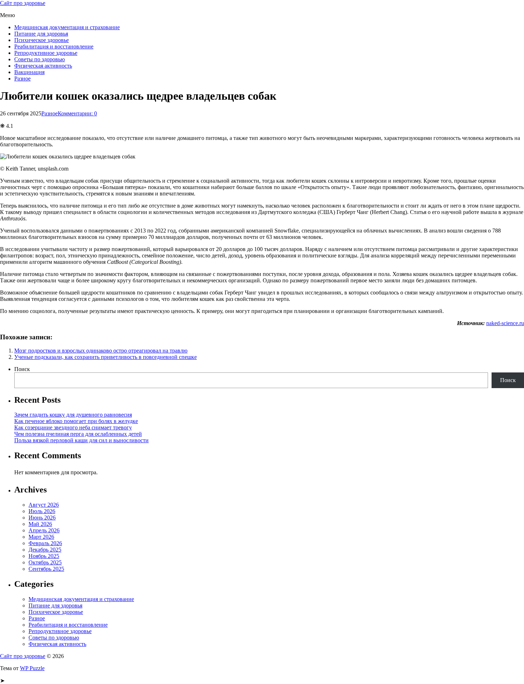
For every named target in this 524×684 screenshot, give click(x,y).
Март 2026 (41, 537)
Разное (22, 78)
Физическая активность (43, 66)
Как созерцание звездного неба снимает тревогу (73, 427)
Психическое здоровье (41, 40)
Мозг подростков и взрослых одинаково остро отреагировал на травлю (100, 351)
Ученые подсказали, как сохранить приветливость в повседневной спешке (105, 357)
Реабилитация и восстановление (53, 46)
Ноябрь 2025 (44, 556)
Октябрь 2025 (45, 562)
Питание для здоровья (41, 34)
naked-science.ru (505, 323)
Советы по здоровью (39, 59)
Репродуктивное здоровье (45, 53)
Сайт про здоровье (22, 3)
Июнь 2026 (42, 518)
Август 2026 (44, 505)
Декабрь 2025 (45, 550)
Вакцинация (29, 72)
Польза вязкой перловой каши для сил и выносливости (81, 440)
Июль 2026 (42, 511)
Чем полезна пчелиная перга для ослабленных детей (78, 434)
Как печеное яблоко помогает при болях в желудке (76, 421)
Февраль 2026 (45, 543)
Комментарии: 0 (77, 113)
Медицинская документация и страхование (67, 27)
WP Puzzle (32, 668)
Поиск (22, 369)
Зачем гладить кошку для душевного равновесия (73, 415)
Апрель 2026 (44, 530)
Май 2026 (40, 524)
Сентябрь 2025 (46, 569)
